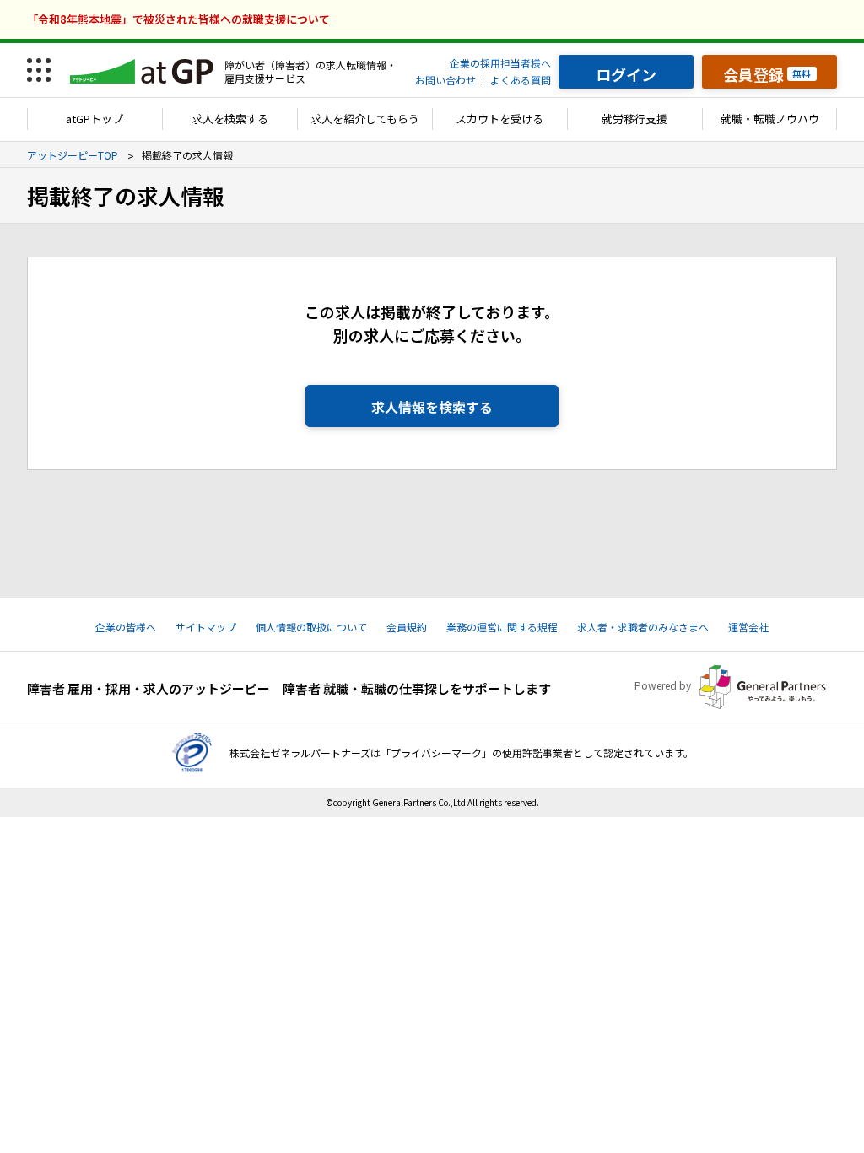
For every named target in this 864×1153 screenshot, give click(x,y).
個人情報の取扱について (311, 627)
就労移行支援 (634, 119)
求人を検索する (230, 119)
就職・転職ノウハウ (770, 119)
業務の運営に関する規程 (502, 627)
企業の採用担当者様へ (500, 63)
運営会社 (748, 627)
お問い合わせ (445, 80)
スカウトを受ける (499, 119)
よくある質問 (520, 80)
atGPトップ (94, 119)
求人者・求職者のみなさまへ (643, 627)
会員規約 (406, 627)
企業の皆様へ (125, 627)
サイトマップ (206, 627)
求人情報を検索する (432, 407)
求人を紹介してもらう (364, 119)
